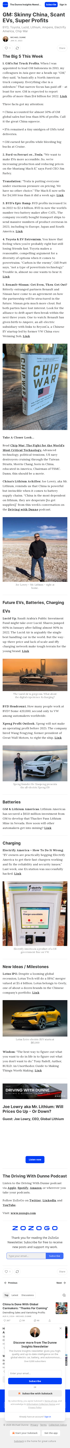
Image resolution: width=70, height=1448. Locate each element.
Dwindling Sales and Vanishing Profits (24, 1312)
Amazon (36, 1188)
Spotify (23, 1188)
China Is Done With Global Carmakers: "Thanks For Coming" (25, 1306)
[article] (35, 1312)
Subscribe (51, 4)
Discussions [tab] (27, 1295)
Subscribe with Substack (37, 1393)
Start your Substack (26, 1433)
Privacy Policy (34, 1407)
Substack (19, 1441)
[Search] (64, 1295)
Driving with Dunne (23, 509)
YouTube (9, 1205)
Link (63, 96)
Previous (12, 1282)
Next (59, 1282)
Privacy (34, 1424)
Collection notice (58, 1424)
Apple (11, 1188)
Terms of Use (50, 1400)
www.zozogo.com (23, 1213)
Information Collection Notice (41, 1404)
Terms (43, 1424)
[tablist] (19, 1295)
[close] (60, 1328)
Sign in (63, 4)
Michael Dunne (18, 37)
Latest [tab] (15, 1295)
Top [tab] (6, 1295)
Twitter (35, 1200)
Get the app (51, 1433)
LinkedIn (49, 1200)
